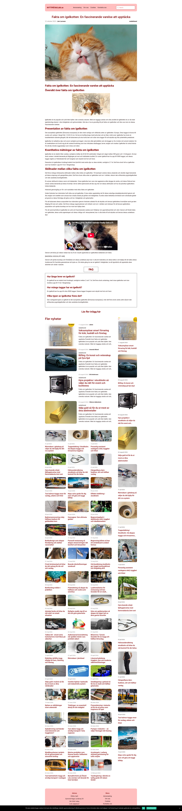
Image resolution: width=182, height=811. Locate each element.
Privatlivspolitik (151, 808)
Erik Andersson (93, 374)
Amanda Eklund (94, 349)
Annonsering (77, 7)
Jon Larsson (61, 21)
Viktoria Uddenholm (95, 402)
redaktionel (133, 21)
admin (91, 324)
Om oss (86, 7)
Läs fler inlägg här (91, 311)
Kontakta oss (102, 7)
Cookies (93, 7)
